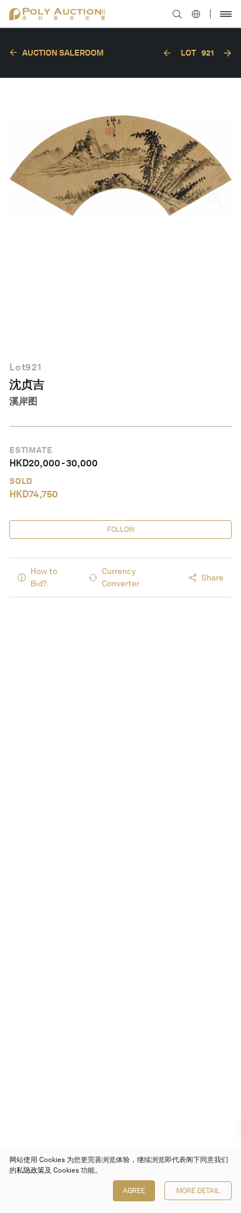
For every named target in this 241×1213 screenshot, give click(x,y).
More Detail (198, 1191)
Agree (134, 1191)
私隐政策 (30, 1170)
